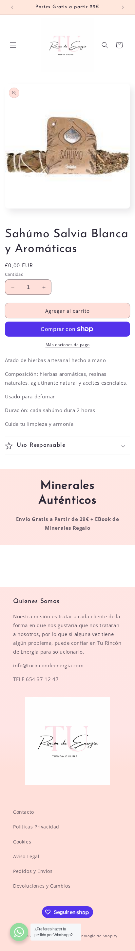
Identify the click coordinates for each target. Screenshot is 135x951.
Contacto (23, 812)
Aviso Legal (26, 856)
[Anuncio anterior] (12, 7)
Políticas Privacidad (36, 827)
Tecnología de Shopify (96, 935)
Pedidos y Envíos (33, 871)
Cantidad (14, 274)
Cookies (22, 842)
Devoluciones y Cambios (41, 886)
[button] (13, 45)
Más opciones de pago (68, 344)
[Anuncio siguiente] (123, 7)
